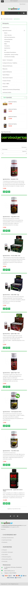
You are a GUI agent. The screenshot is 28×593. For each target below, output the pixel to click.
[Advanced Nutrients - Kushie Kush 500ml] (5, 110)
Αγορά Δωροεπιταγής (6, 540)
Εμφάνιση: (24, 151)
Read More (3, 529)
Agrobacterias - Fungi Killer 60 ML (11, 216)
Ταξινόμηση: (24, 147)
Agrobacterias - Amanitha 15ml (10, 179)
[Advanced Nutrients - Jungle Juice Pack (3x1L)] (5, 103)
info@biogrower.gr (11, 570)
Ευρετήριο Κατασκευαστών (8, 537)
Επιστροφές (4, 561)
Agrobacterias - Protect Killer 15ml (11, 255)
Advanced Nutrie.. (12, 101)
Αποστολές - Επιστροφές (7, 552)
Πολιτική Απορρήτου (6, 556)
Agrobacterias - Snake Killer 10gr (11, 294)
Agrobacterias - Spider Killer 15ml (11, 333)
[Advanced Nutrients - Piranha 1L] (5, 118)
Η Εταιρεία (4, 549)
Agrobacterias (17, 19)
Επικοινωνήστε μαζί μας (7, 559)
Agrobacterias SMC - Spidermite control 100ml (12, 490)
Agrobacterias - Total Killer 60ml (11, 450)
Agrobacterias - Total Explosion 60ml (12, 411)
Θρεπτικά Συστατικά (8, 19)
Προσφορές (4, 542)
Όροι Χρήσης (5, 554)
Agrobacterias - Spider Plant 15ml (11, 372)
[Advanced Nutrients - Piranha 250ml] (5, 125)
